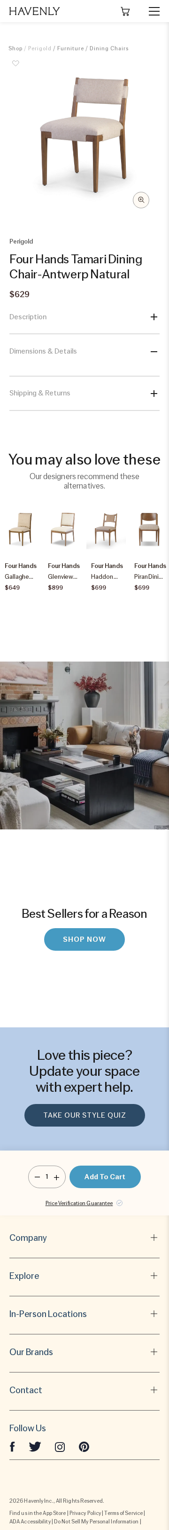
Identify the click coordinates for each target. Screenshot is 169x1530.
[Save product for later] (15, 69)
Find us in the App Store (37, 1513)
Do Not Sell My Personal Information (96, 1521)
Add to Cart (104, 1177)
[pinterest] (84, 1446)
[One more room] (56, 1177)
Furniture (70, 48)
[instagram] (60, 1446)
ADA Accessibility (30, 1521)
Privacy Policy (85, 1513)
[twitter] (35, 1446)
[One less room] (37, 1177)
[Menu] (150, 11)
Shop (15, 48)
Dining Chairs (109, 48)
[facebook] (12, 1446)
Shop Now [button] (84, 939)
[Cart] (125, 11)
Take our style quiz (84, 1115)
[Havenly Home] (34, 11)
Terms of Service (123, 1513)
